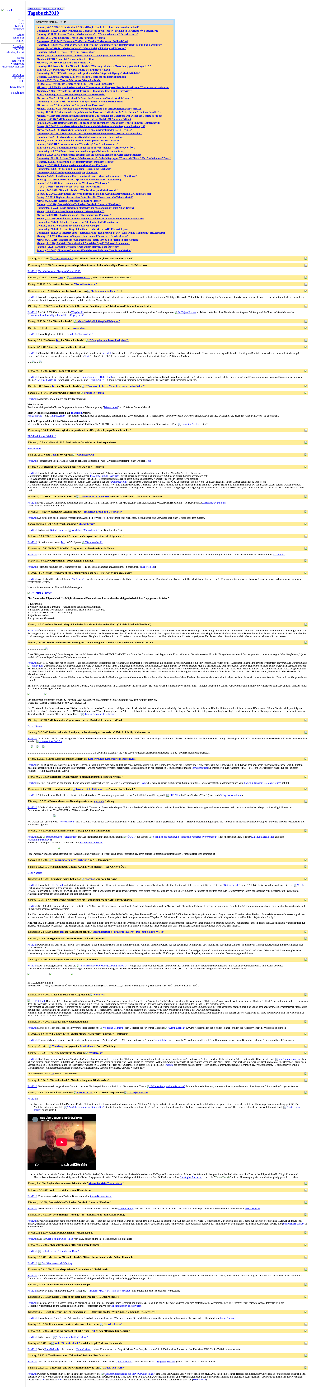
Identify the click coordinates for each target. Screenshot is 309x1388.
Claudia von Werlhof (113, 1367)
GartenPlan (18, 46)
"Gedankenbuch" (63, 258)
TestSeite (19, 26)
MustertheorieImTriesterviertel (105, 1183)
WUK (299, 885)
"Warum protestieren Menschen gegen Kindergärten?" (114, 386)
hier (44, 1379)
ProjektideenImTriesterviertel (104, 476)
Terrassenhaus (78, 328)
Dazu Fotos (279, 554)
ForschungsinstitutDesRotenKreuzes (262, 783)
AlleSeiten (18, 78)
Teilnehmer (18, 37)
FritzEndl (32, 271)
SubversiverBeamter (293, 1223)
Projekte (20, 40)
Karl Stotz (99, 994)
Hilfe (21, 81)
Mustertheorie (86, 524)
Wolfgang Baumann (112, 1027)
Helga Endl (106, 377)
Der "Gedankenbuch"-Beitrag (56, 1263)
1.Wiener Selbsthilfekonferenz (91, 789)
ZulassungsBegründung (214, 502)
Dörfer (20, 58)
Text (60, 277)
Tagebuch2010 (43, 13)
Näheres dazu (148, 566)
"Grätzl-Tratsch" (231, 885)
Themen (168, 1064)
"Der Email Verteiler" (46, 380)
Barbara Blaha (84, 1092)
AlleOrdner (18, 75)
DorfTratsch (18, 29)
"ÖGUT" (131, 836)
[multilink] (97, 377)
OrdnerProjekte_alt (14, 52)
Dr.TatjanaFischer (186, 312)
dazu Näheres (34, 448)
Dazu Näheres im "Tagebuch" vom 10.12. (59, 271)
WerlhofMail (199, 1379)
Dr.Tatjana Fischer (41, 592)
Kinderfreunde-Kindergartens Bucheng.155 (112, 758)
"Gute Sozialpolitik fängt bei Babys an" (98, 321)
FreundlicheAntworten (91, 842)
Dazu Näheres (35, 726)
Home (21, 20)
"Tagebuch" (77, 312)
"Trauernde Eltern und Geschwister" (102, 511)
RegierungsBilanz (166, 1361)
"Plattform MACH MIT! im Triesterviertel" (109, 1290)
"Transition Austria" (85, 284)
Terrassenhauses (199, 767)
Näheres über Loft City (51, 741)
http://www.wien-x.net (289, 1059)
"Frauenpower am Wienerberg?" (70, 860)
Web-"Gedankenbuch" (67, 1343)
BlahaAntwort (252, 1208)
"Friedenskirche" (113, 1324)
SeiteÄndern (17, 92)
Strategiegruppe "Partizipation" (61, 836)
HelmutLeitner (96, 380)
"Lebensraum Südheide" (104, 291)
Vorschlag (57, 1046)
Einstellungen (17, 87)
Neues (21, 23)
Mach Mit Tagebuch (53, 8)
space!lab (99, 801)
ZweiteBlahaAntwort (101, 1196)
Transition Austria (93, 392)
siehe (144, 783)
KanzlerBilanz (125, 1361)
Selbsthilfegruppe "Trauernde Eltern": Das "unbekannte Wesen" (128, 931)
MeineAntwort (227, 1318)
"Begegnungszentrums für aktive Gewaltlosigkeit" (129, 1373)
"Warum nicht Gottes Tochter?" (72, 1337)
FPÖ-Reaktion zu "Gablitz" (42, 436)
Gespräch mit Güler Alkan (59, 1238)
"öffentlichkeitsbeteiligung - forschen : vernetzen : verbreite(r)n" (184, 836)
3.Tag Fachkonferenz (231, 795)
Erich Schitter (160, 1040)
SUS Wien (174, 795)
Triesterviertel (34, 8)
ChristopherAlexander (191, 1177)
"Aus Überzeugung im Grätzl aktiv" (85, 1107)
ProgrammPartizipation (39, 839)
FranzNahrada (89, 377)
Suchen (20, 34)
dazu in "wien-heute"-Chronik (99, 714)
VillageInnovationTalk (12, 66)
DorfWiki (19, 49)
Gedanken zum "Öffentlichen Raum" (60, 1251)
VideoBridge (17, 63)
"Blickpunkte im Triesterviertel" (126, 1305)
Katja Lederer (57, 530)
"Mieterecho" (96, 1053)
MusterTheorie (222, 1177)
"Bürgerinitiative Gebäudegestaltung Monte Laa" (104, 965)
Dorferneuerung (119, 481)
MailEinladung (125, 1208)
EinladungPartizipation (262, 836)
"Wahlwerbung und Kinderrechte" (167, 1086)
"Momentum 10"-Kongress (94, 496)
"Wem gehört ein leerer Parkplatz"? (108, 340)
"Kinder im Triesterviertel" (80, 334)
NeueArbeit (18, 60)
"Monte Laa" (37, 665)
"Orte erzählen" (67, 821)
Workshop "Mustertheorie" (85, 530)
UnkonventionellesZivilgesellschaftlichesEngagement (56, 315)
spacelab (107, 353)
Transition (76, 412)
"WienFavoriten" (176, 1027)
